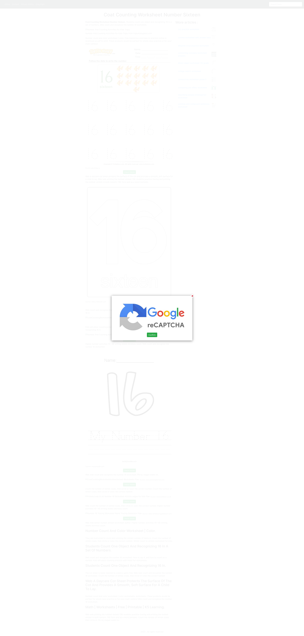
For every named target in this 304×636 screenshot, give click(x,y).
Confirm (152, 335)
